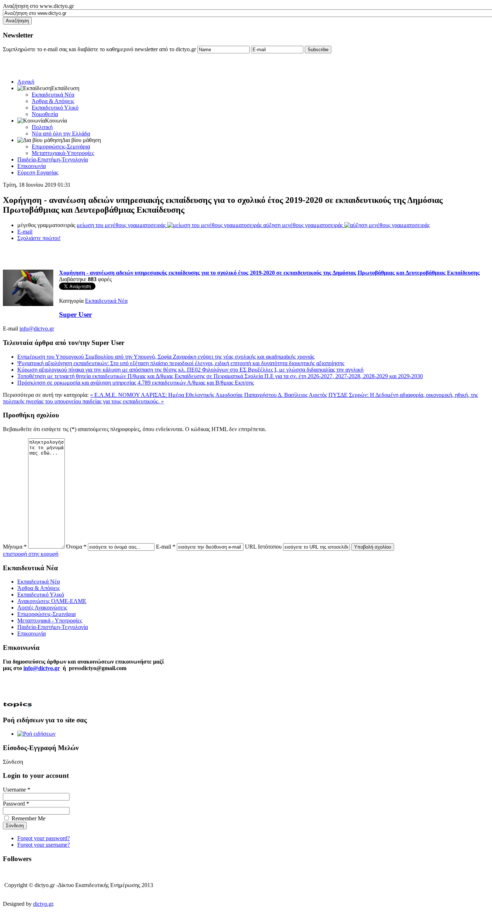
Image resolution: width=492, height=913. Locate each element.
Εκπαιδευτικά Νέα (53, 95)
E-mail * (165, 547)
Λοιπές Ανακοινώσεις (42, 607)
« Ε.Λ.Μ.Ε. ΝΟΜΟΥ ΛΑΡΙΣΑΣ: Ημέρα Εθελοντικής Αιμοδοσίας (167, 395)
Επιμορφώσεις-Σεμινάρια (61, 146)
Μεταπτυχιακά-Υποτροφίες (63, 153)
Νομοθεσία (45, 114)
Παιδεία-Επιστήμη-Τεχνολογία (52, 159)
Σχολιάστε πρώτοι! (39, 238)
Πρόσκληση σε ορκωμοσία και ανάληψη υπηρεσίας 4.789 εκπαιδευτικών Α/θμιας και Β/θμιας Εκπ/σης (135, 383)
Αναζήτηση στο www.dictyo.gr (38, 6)
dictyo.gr (43, 904)
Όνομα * (76, 547)
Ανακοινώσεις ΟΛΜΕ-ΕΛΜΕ (51, 601)
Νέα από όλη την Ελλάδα (61, 133)
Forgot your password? (43, 838)
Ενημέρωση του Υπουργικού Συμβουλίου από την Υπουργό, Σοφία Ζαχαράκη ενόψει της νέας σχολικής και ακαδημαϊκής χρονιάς (165, 357)
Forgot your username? (43, 845)
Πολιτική (42, 127)
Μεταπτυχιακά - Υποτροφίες (49, 620)
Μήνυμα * (15, 547)
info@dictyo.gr (36, 328)
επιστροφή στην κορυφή (30, 554)
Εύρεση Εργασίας (37, 172)
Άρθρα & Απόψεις (53, 101)
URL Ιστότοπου (263, 547)
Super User (75, 314)
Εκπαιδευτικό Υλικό (55, 108)
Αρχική (25, 82)
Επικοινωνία (31, 166)
